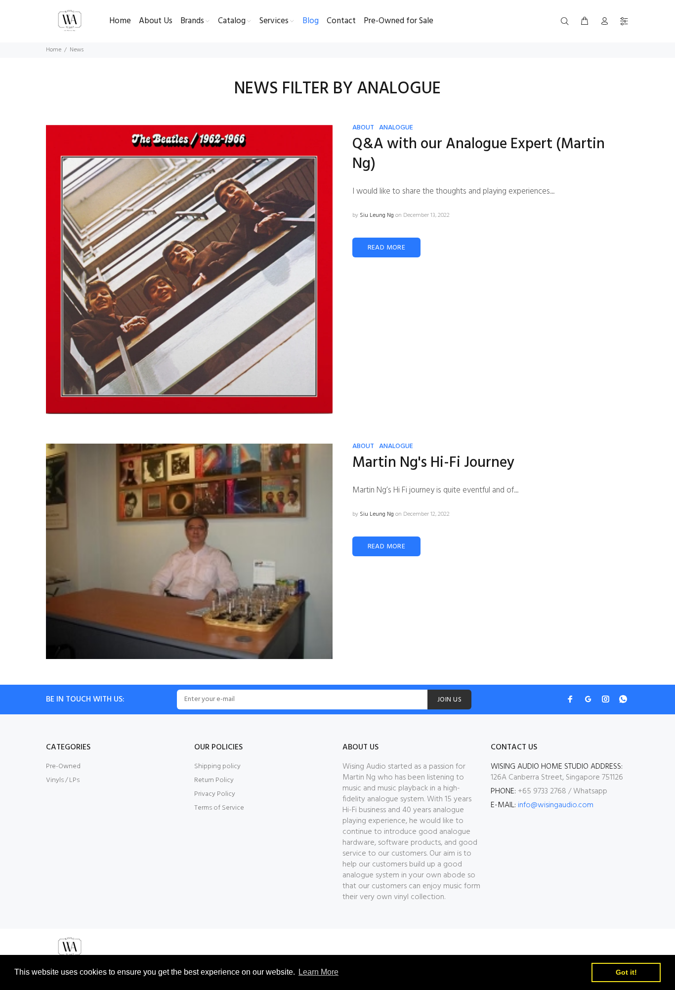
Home (53, 50)
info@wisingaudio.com (555, 805)
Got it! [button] (626, 972)
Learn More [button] (318, 972)
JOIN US (449, 699)
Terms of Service (219, 808)
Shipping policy (217, 766)
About (363, 128)
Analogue (396, 128)
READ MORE (387, 247)
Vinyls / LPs (63, 780)
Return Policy (214, 780)
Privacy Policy (214, 794)
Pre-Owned (63, 766)
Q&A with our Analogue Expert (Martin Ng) (478, 154)
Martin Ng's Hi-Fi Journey (433, 463)
